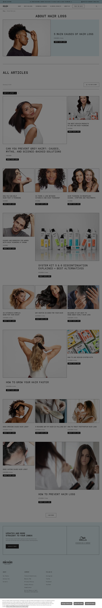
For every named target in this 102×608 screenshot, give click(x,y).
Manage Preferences (67, 603)
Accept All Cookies (90, 603)
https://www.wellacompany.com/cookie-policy (17, 606)
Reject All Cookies (78, 603)
